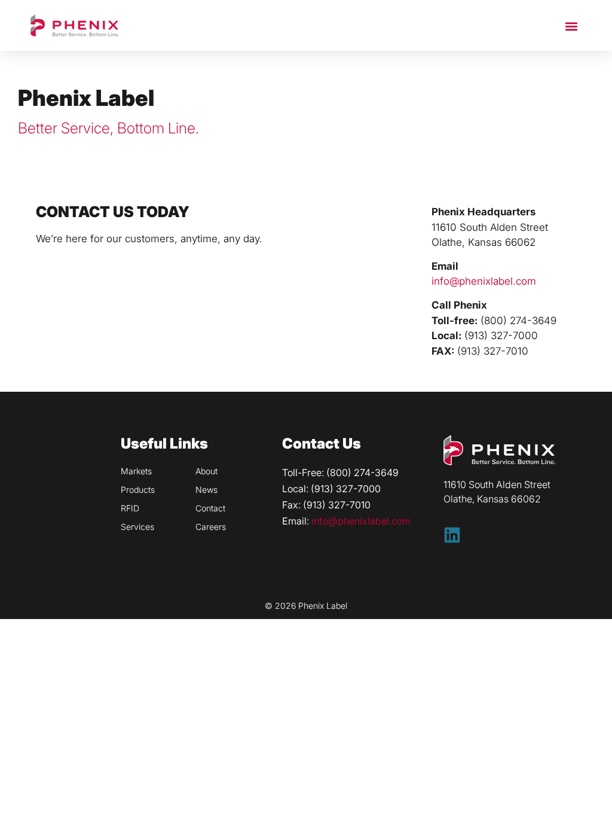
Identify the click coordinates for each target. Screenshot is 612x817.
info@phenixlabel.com (484, 281)
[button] (572, 26)
